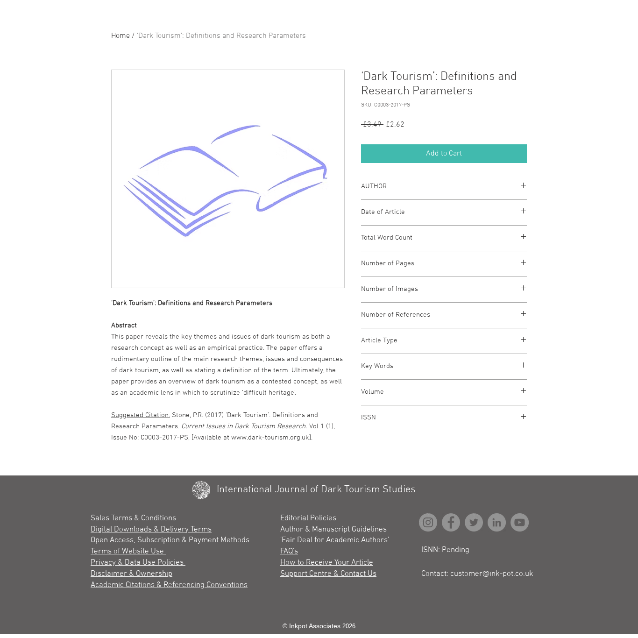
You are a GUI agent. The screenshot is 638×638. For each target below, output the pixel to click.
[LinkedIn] (497, 522)
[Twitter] (474, 522)
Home (120, 36)
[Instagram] (428, 522)
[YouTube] (519, 522)
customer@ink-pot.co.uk (491, 574)
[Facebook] (451, 522)
